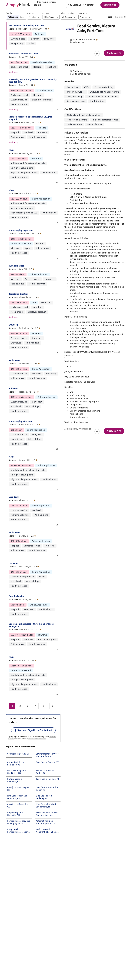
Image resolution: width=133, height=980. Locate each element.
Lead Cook (14, 497)
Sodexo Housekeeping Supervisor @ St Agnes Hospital (30, 118)
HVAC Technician (16, 266)
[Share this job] (97, 53)
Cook (11, 150)
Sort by (9, 13)
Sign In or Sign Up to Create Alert (34, 730)
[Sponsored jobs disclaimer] (125, 16)
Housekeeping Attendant (21, 421)
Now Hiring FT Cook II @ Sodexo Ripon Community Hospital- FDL (32, 80)
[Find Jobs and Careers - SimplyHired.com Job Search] (18, 5)
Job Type (45, 13)
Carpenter (13, 563)
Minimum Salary (67, 13)
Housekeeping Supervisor (21, 230)
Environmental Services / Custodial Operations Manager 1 (31, 625)
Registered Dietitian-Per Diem (23, 53)
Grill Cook (13, 325)
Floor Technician (16, 596)
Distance (31, 13)
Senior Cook (14, 360)
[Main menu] (125, 4)
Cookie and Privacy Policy (37, 739)
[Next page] (52, 706)
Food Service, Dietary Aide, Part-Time (26, 25)
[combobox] (48, 5)
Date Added (83, 13)
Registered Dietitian (18, 294)
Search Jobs (110, 4)
